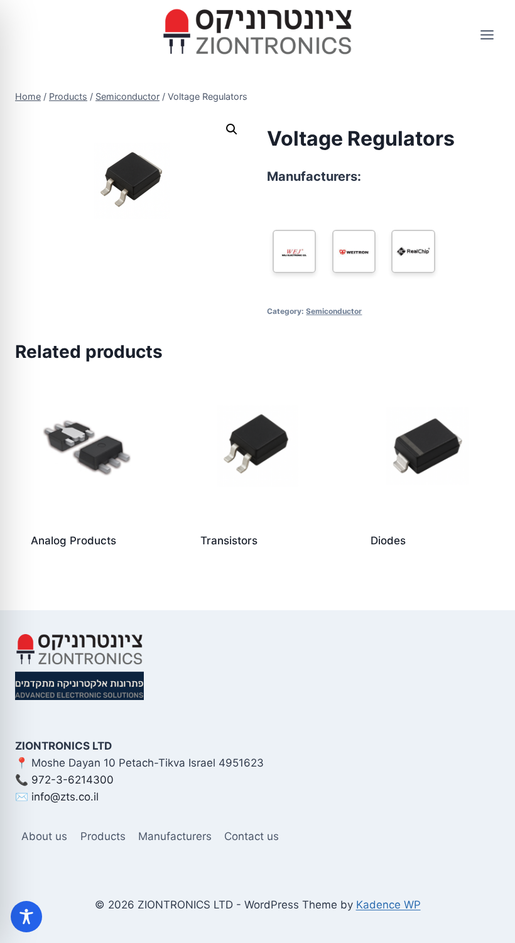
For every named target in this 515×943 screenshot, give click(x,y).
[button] (231, 129)
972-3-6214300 (72, 779)
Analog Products (73, 540)
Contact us (251, 836)
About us (44, 836)
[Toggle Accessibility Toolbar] (26, 917)
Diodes (388, 540)
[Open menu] (487, 34)
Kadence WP (388, 904)
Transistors (229, 540)
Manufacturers (175, 836)
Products (103, 836)
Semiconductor (334, 311)
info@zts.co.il (65, 796)
